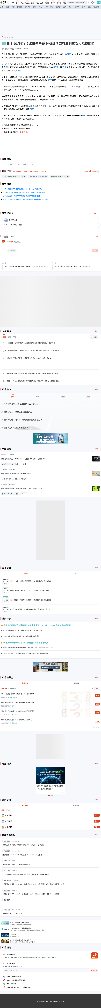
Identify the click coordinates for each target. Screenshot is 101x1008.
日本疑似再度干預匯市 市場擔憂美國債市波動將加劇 (21, 196)
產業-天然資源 (12, 714)
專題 (83, 7)
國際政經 (12, 469)
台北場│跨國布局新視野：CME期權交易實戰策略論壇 (30, 581)
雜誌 (89, 7)
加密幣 (47, 3)
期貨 (51, 7)
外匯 (37, 3)
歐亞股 (11, 37)
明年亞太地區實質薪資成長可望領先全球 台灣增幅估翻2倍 (25, 266)
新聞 (13, 3)
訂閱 (64, 3)
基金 (32, 3)
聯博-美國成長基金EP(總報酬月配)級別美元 (16, 719)
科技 (13, 7)
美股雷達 (12, 484)
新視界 (77, 7)
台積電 (9, 821)
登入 (95, 2)
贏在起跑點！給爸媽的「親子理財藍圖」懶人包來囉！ (30, 171)
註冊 (98, 2)
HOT (11, 581)
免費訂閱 (94, 970)
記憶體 (9, 815)
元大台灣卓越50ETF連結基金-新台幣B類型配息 (17, 702)
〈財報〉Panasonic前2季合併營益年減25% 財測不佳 (73, 266)
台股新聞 (11, 454)
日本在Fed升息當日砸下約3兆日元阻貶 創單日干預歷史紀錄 (24, 192)
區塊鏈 (58, 7)
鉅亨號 (59, 3)
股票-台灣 (11, 706)
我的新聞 (96, 7)
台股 (17, 3)
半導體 (9, 827)
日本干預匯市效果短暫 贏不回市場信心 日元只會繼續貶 (22, 189)
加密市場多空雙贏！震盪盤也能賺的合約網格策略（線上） (30, 609)
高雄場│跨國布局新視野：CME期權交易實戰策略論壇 (30, 600)
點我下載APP (25, 132)
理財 (70, 7)
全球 (41, 3)
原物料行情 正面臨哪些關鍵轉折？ (18, 128)
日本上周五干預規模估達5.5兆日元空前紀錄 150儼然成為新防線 (25, 199)
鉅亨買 (53, 3)
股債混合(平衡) (12, 697)
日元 (69, 54)
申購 (97, 695)
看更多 (96, 213)
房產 (64, 7)
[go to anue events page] (89, 2)
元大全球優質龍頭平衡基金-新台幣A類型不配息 (17, 694)
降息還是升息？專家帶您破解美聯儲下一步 (21, 125)
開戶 (97, 721)
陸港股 (27, 3)
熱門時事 (27, 7)
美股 (22, 3)
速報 (34, 7)
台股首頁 (87, 171)
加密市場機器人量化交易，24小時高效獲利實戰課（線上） (30, 590)
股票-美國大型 (12, 723)
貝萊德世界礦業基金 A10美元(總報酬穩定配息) (17, 711)
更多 (95, 337)
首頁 (8, 3)
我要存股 (95, 171)
